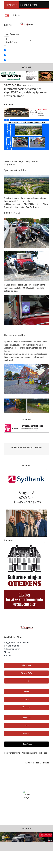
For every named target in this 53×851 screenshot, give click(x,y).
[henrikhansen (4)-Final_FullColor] (26, 23)
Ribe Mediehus (42, 763)
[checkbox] (17, 45)
